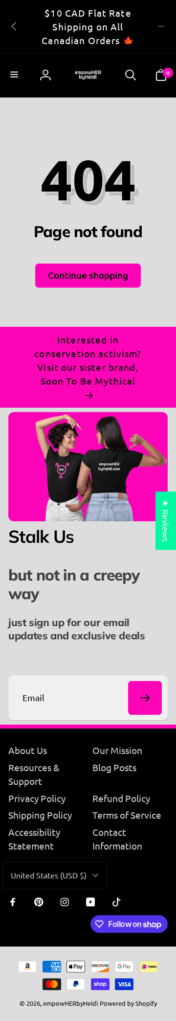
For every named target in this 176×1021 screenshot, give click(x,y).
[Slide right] (161, 26)
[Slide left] (14, 26)
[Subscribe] (145, 698)
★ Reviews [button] (166, 520)
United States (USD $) (49, 875)
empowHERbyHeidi (70, 1003)
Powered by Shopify (128, 1003)
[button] (15, 75)
